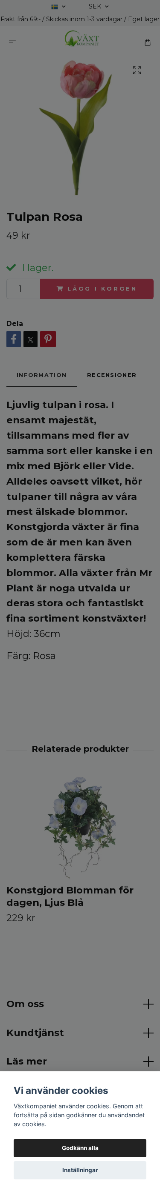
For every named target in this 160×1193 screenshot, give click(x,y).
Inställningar (80, 1170)
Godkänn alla (80, 1147)
